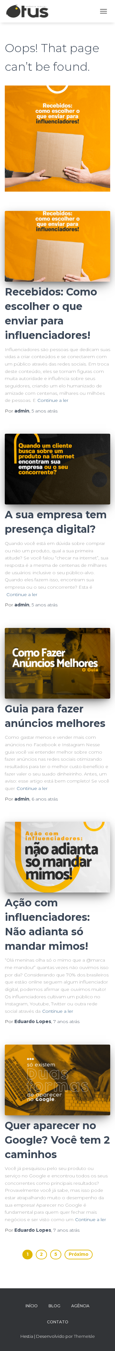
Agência (80, 1305)
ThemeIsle (84, 1336)
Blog (54, 1305)
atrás (44, 411)
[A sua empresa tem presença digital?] (57, 469)
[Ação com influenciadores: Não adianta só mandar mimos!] (57, 857)
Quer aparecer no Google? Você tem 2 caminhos (57, 1140)
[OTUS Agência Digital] (29, 11)
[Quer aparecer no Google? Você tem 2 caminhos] (57, 1080)
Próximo (78, 1254)
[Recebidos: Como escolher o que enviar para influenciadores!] (57, 246)
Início (32, 1305)
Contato (57, 1321)
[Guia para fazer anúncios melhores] (57, 663)
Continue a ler (52, 400)
